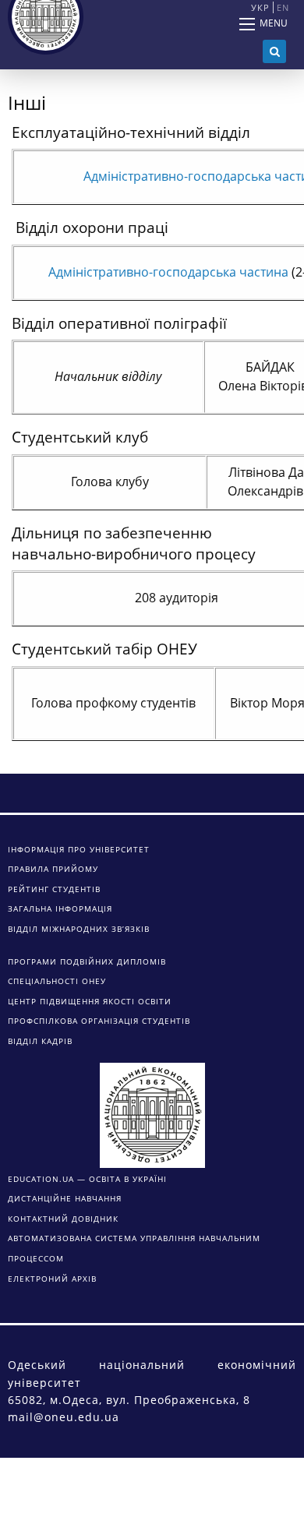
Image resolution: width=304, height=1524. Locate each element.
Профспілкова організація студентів (99, 1020)
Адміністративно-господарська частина (168, 271)
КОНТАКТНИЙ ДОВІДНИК (63, 1218)
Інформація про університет (79, 849)
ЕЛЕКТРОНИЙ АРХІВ (52, 1278)
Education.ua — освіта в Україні (87, 1178)
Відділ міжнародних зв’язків (79, 928)
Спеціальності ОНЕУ (57, 980)
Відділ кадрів (40, 1040)
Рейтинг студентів (54, 889)
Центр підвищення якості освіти (89, 1001)
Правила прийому (53, 868)
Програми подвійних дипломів (87, 961)
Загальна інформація (60, 908)
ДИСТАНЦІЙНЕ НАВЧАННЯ (65, 1198)
